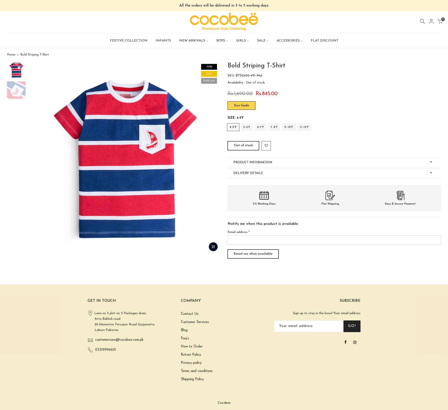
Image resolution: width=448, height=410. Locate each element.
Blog (184, 330)
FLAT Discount (324, 40)
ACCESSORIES (288, 40)
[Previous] (36, 158)
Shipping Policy (192, 379)
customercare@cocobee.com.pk (119, 340)
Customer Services (195, 322)
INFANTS (163, 40)
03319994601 (105, 350)
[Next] (212, 158)
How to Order (192, 346)
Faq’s (185, 338)
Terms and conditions (197, 371)
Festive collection (128, 40)
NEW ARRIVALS (192, 40)
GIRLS (241, 40)
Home (11, 54)
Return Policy (191, 355)
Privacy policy (191, 363)
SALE (261, 40)
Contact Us (190, 314)
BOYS (220, 40)
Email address (239, 232)
